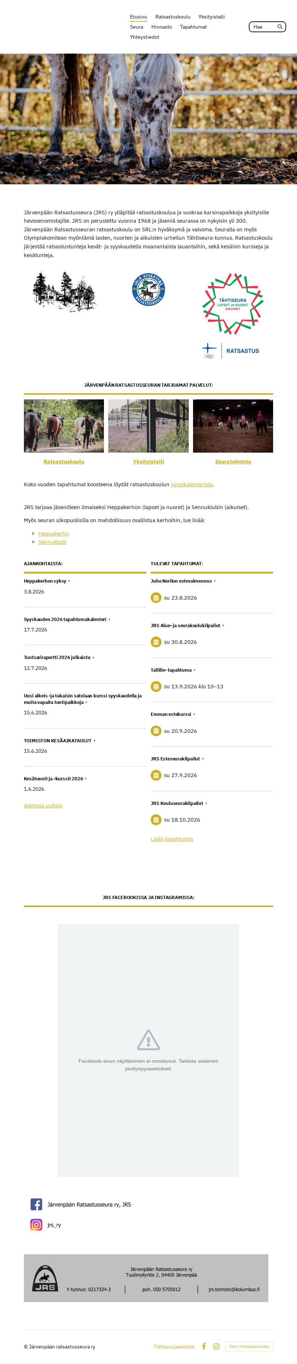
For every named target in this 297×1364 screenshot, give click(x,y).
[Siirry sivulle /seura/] (233, 426)
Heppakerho (53, 533)
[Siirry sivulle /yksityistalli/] (148, 426)
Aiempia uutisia (43, 805)
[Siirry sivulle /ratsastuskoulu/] (64, 426)
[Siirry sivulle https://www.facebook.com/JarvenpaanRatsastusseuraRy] (148, 1204)
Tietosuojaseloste (174, 1346)
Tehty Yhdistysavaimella (249, 1346)
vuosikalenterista (192, 484)
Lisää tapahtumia (172, 838)
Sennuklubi (52, 541)
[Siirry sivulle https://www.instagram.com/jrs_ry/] (148, 1225)
